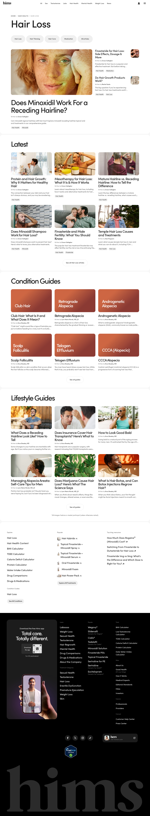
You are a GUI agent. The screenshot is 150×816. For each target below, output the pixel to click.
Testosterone (55, 3)
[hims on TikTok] (90, 738)
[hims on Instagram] (83, 738)
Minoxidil (25, 128)
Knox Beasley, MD (23, 323)
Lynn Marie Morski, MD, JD (70, 319)
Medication (68, 39)
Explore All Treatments (67, 583)
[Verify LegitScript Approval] (71, 751)
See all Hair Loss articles (75, 263)
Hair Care (52, 39)
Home (13, 16)
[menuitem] (41, 3)
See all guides (75, 380)
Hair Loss (18, 39)
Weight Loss (99, 3)
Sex (46, 3)
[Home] (7, 3)
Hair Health (74, 3)
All (41, 3)
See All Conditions (15, 601)
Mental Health (86, 3)
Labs (65, 3)
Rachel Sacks (106, 84)
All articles (85, 39)
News (109, 3)
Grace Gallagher (23, 117)
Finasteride (69, 252)
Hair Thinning (35, 39)
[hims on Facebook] (68, 738)
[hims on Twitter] (75, 738)
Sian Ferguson (109, 239)
